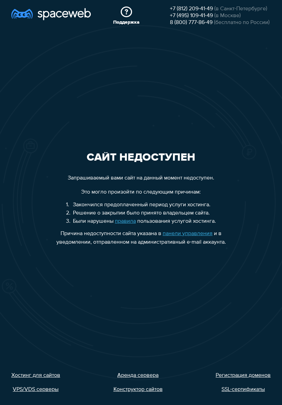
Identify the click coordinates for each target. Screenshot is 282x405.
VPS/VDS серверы (35, 389)
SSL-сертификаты (243, 389)
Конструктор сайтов (138, 389)
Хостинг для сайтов (35, 375)
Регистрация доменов (243, 375)
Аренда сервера (138, 375)
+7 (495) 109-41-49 (191, 16)
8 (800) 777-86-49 (191, 22)
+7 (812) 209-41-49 (191, 9)
